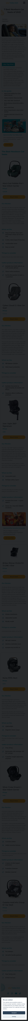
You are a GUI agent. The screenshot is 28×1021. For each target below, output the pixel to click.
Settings (14, 1016)
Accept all (14, 1012)
